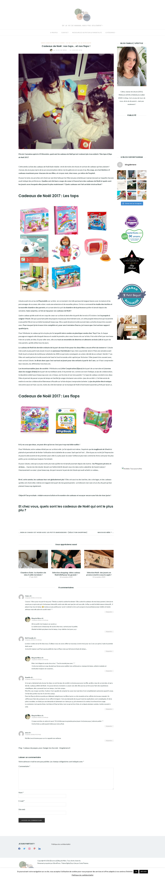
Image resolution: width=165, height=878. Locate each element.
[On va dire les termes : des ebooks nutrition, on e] (141, 174)
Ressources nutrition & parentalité (87, 33)
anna (26, 733)
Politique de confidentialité (60, 844)
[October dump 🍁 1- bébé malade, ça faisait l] (121, 174)
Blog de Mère (60, 50)
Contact (65, 33)
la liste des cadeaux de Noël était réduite (43, 166)
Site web (22, 809)
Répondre (109, 612)
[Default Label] (34, 848)
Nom (21, 792)
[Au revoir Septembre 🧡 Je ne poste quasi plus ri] (131, 174)
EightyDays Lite (71, 863)
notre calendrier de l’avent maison (92, 467)
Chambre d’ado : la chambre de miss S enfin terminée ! (33, 573)
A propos (54, 33)
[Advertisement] (134, 133)
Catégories (110, 33)
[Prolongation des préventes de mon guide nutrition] (141, 195)
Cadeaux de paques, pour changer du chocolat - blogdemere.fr (46, 748)
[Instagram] (29, 848)
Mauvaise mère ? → (106, 532)
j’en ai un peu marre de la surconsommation (41, 170)
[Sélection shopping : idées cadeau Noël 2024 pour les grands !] (66, 559)
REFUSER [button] (144, 871)
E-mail (22, 801)
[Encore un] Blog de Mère (58, 861)
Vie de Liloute (71, 43)
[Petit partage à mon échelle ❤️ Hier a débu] (131, 195)
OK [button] (136, 871)
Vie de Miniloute (84, 43)
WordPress (56, 863)
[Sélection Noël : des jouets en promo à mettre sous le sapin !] (99, 559)
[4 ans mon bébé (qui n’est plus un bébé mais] (141, 185)
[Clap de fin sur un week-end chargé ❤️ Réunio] (121, 195)
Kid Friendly (29, 638)
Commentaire (24, 766)
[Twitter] (24, 848)
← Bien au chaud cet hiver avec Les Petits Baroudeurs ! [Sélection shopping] (53, 532)
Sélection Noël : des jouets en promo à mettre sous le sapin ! (99, 573)
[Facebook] (19, 848)
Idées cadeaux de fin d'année (53, 43)
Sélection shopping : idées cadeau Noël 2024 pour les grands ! (66, 573)
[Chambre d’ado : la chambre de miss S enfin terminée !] (33, 559)
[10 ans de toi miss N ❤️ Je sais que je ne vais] (131, 185)
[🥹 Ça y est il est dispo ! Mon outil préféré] (121, 185)
